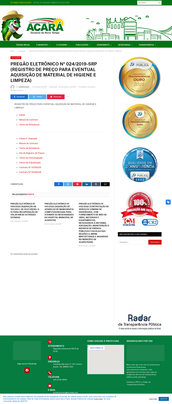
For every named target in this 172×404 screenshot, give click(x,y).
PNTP (138, 382)
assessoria (134, 370)
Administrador (24, 87)
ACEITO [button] (163, 399)
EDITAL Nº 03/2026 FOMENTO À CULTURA (51, 3)
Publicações (82, 45)
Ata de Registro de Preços (31, 153)
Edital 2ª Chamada (28, 138)
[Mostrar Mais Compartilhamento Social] (67, 96)
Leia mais (98, 399)
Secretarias (124, 45)
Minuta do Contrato (28, 119)
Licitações (15, 57)
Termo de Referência (29, 124)
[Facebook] (27, 370)
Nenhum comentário (88, 87)
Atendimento (103, 45)
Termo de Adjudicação (30, 162)
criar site (142, 365)
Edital (22, 115)
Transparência (146, 45)
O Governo (61, 45)
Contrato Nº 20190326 (30, 172)
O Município (42, 45)
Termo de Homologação (31, 158)
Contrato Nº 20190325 (30, 167)
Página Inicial (23, 45)
